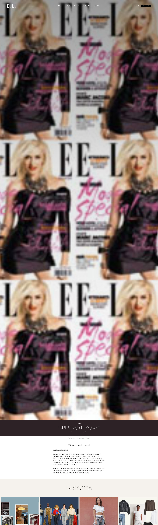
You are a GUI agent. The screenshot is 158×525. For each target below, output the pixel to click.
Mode (60, 5)
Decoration (86, 5)
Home (69, 438)
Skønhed (68, 5)
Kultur (76, 5)
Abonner (146, 5)
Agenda (97, 5)
